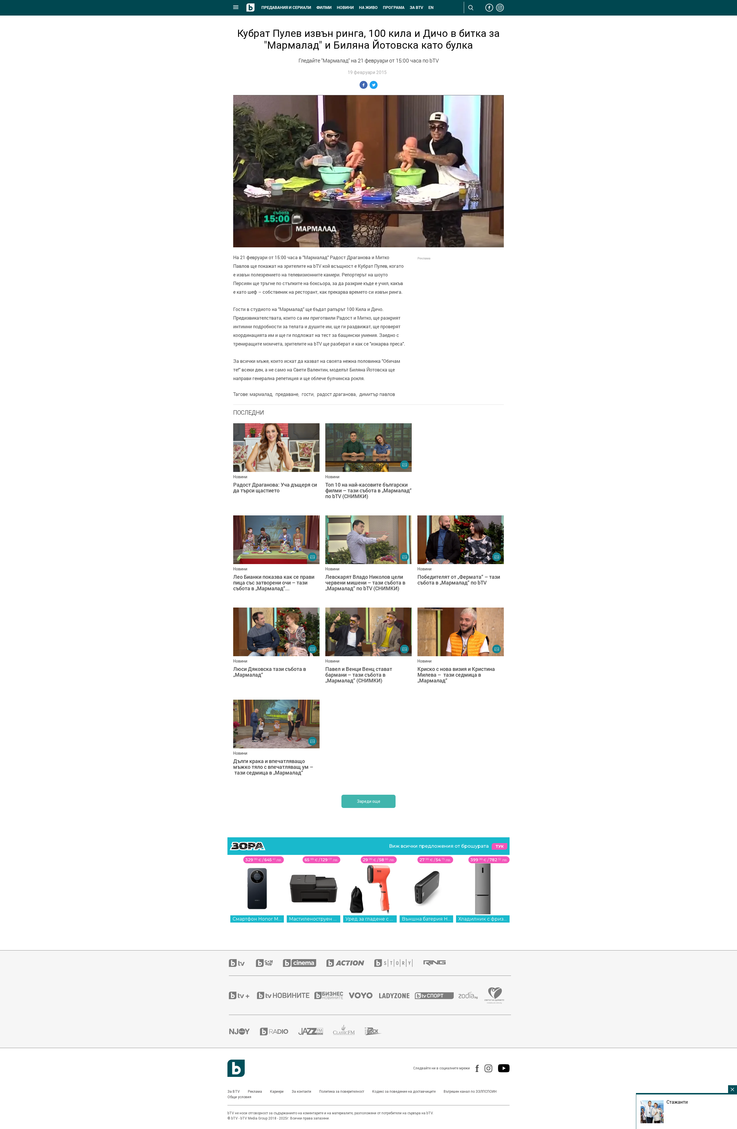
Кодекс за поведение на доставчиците (404, 1092)
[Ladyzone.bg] (397, 995)
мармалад (261, 394)
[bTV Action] (350, 963)
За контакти (301, 1092)
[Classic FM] (349, 1031)
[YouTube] (501, 1068)
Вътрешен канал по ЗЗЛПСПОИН (470, 1092)
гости (308, 394)
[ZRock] (378, 1031)
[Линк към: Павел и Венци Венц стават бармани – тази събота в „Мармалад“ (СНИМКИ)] (368, 651)
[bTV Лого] (236, 1068)
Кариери (277, 1092)
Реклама (255, 1092)
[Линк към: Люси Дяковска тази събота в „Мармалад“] (276, 651)
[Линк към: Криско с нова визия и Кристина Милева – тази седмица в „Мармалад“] (460, 651)
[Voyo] (364, 995)
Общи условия (239, 1097)
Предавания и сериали (286, 7)
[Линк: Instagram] (485, 1068)
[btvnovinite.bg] (285, 995)
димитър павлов (377, 394)
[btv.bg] (242, 963)
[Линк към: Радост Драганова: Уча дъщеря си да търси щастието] (276, 466)
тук (499, 846)
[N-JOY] (244, 1031)
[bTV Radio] (279, 1031)
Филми (324, 7)
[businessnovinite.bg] (331, 995)
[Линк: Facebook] (474, 1068)
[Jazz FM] (315, 1031)
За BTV (233, 1092)
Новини (345, 7)
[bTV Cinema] (304, 963)
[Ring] (440, 963)
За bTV (416, 7)
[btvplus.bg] (242, 995)
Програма (393, 7)
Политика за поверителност (341, 1092)
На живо (368, 7)
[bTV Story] (398, 963)
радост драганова (336, 394)
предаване (287, 394)
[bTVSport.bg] (437, 995)
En (431, 7)
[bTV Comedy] (269, 963)
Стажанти (677, 1102)
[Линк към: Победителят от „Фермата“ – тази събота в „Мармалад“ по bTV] (460, 558)
